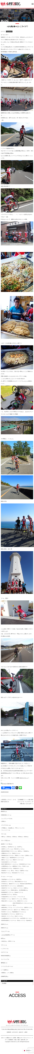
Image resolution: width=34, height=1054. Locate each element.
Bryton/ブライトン (13, 883)
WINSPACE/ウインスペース (16, 857)
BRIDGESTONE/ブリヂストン (8, 851)
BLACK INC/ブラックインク (7, 885)
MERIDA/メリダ (16, 866)
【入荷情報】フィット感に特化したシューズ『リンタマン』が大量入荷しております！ (25, 801)
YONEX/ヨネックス (17, 868)
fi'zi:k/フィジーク (17, 888)
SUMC (25, 888)
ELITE (14, 894)
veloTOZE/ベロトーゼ (25, 918)
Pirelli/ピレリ (24, 909)
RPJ (14, 905)
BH (12, 870)
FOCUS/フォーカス (18, 849)
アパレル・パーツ (5, 876)
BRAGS (3, 811)
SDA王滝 (3, 941)
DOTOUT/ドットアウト (6, 881)
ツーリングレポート (6, 966)
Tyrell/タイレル (15, 853)
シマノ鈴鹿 (9, 972)
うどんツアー (4, 931)
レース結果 (4, 970)
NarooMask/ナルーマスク (7, 914)
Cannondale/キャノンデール (8, 862)
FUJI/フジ (24, 866)
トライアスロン (5, 825)
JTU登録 (3, 828)
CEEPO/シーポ (23, 870)
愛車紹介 (3, 962)
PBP (2, 836)
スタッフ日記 (4, 840)
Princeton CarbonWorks (25, 883)
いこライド (9, 31)
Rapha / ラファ (18, 892)
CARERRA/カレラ (5, 866)
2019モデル (4, 924)
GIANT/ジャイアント (6, 849)
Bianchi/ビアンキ (5, 872)
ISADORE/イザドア (5, 894)
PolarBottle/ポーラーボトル (18, 911)
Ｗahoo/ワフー (4, 890)
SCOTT (19, 846)
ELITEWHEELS (22, 890)
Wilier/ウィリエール (17, 859)
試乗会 (3, 821)
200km (8, 836)
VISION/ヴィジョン (5, 905)
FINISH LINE (14, 890)
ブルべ (2, 834)
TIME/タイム (4, 857)
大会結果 (10, 828)
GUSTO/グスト (11, 846)
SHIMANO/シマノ (5, 815)
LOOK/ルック (28, 855)
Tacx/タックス (20, 920)
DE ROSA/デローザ (5, 868)
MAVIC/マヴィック (21, 901)
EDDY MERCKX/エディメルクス (8, 864)
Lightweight (19, 885)
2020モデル (4, 927)
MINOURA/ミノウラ (6, 907)
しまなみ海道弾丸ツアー (7, 935)
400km (19, 836)
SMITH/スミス (27, 907)
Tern (16, 870)
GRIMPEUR (4, 976)
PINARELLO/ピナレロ (6, 855)
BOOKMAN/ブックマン (6, 892)
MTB (2, 938)
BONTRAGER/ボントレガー (7, 920)
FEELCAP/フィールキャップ (8, 901)
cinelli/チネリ (19, 914)
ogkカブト (16, 909)
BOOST (18, 879)
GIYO (24, 898)
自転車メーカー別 (5, 844)
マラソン (3, 945)
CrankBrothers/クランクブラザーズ (9, 918)
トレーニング (4, 959)
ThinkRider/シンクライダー (7, 879)
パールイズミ (20, 896)
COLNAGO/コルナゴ (24, 864)
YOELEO (25, 851)
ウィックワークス (17, 907)
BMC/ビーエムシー (5, 859)
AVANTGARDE (10, 4)
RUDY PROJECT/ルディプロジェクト (21, 903)
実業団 (3, 972)
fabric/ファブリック (16, 898)
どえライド (4, 952)
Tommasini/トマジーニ (17, 872)
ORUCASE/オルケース (20, 881)
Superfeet (28, 920)
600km (25, 836)
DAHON (3, 846)
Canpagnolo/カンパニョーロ (8, 896)
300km (14, 836)
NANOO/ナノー (5, 870)
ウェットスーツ (5, 830)
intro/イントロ (18, 916)
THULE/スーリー (5, 898)
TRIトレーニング (19, 828)
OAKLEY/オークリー (6, 888)
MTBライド (11, 941)
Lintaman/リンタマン (6, 909)
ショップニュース (5, 818)
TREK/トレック (18, 855)
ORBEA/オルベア (5, 853)
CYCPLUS (3, 883)
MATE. (19, 851)
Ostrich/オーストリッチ (6, 916)
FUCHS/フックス (5, 911)
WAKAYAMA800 (5, 955)
